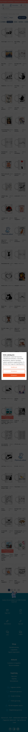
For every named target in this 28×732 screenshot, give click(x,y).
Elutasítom (14, 371)
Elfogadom (14, 375)
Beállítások (14, 367)
